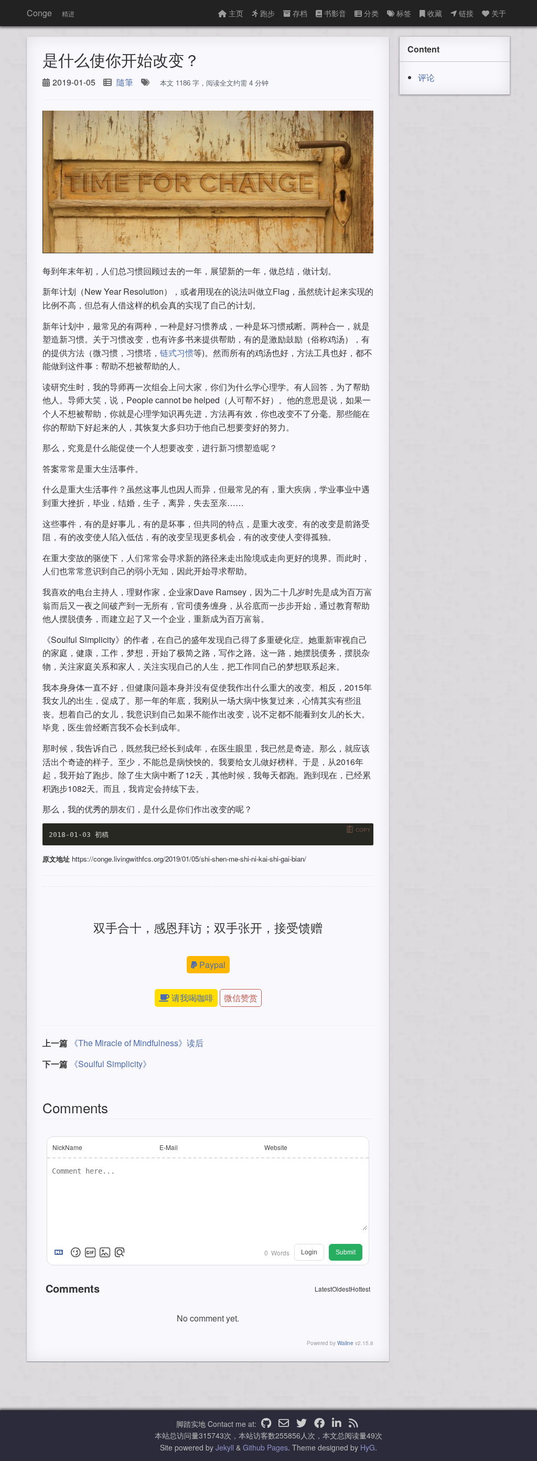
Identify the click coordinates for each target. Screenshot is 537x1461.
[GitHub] (266, 1424)
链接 (466, 13)
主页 (236, 13)
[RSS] (353, 1424)
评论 (426, 77)
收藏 (434, 13)
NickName (67, 1147)
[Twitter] (301, 1424)
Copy (363, 830)
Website (275, 1147)
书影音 (335, 13)
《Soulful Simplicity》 (110, 1064)
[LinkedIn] (336, 1424)
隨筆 (124, 82)
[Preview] (119, 1252)
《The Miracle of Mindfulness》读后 (136, 1043)
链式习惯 (177, 353)
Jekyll (225, 1447)
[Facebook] (319, 1424)
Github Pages (265, 1447)
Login (309, 1252)
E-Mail (168, 1147)
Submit (346, 1252)
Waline (345, 1343)
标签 (403, 13)
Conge (39, 13)
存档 (300, 13)
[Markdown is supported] (61, 1252)
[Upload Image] (105, 1252)
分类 (371, 13)
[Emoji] (75, 1252)
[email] (284, 1424)
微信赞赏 (240, 998)
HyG (367, 1447)
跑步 (267, 13)
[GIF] (90, 1252)
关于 (498, 13)
